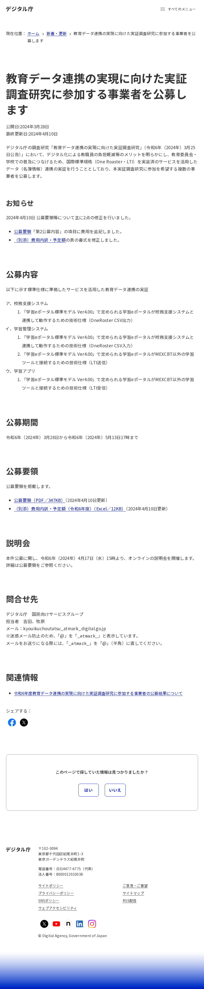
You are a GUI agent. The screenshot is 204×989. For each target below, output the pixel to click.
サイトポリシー (50, 885)
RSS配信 (129, 900)
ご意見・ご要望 (135, 885)
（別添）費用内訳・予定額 (40, 240)
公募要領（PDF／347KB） (39, 500)
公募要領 (22, 231)
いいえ (115, 790)
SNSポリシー (48, 900)
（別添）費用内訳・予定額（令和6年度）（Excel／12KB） (70, 508)
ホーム (33, 33)
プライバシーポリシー (56, 893)
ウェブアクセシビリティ (57, 907)
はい (88, 790)
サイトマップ (133, 893)
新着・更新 (57, 33)
